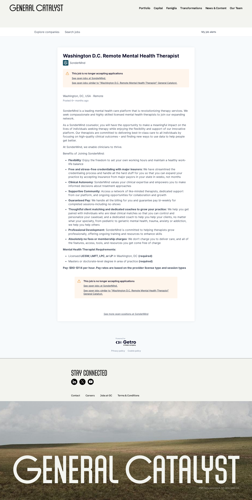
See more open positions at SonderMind (126, 313)
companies (46, 32)
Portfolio (145, 8)
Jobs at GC (106, 395)
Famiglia (171, 8)
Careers (90, 395)
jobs (72, 32)
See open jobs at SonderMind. (89, 78)
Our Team (236, 8)
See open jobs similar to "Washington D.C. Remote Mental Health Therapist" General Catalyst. (124, 82)
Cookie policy (134, 350)
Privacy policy (118, 350)
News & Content (216, 8)
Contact (75, 395)
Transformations (191, 8)
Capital (158, 8)
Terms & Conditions (128, 395)
